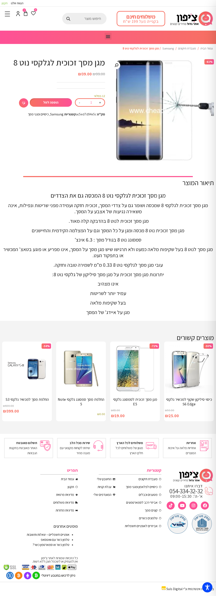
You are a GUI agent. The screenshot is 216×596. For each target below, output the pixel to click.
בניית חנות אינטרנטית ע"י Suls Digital (190, 589)
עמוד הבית (206, 48)
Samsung (168, 48)
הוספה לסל (50, 102)
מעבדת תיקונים (187, 48)
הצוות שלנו (17, 3)
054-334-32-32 (186, 491)
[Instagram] (193, 506)
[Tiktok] (171, 506)
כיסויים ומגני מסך (38, 114)
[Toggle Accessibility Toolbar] (207, 587)
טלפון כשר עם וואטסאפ (55, 539)
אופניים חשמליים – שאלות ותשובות (48, 534)
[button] (108, 36)
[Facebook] (205, 506)
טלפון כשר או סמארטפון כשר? (51, 545)
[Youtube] (182, 506)
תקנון (5, 3)
